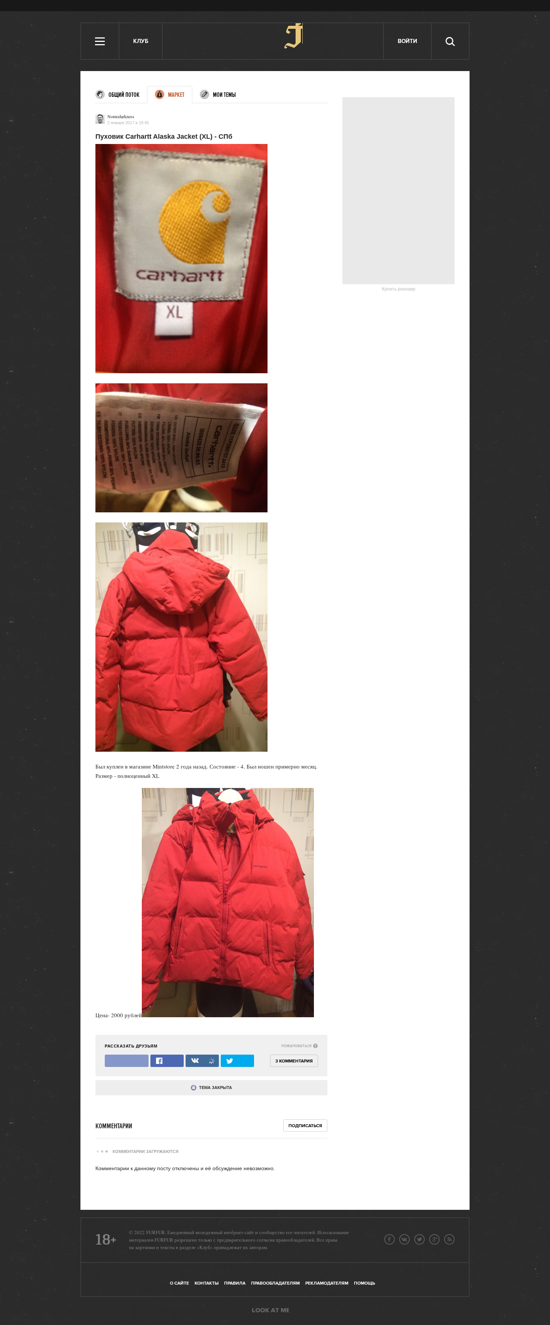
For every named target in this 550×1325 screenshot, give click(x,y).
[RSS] (449, 1239)
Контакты (207, 1283)
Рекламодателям (326, 1283)
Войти (407, 41)
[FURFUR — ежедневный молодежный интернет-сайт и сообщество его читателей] (273, 41)
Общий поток (124, 95)
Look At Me (270, 1310)
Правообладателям (275, 1283)
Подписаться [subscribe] (305, 1126)
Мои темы (224, 95)
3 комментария (294, 1061)
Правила (234, 1283)
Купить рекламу (398, 289)
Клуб (140, 41)
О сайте (179, 1283)
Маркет (176, 95)
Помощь (364, 1283)
